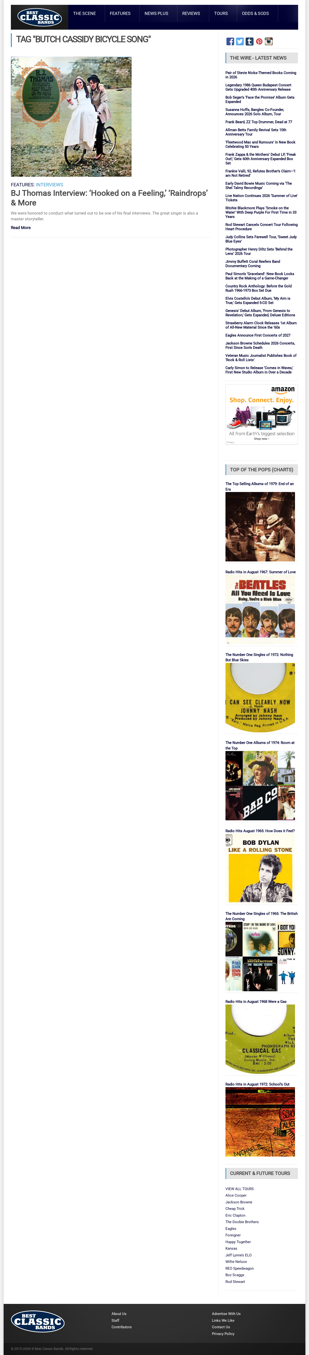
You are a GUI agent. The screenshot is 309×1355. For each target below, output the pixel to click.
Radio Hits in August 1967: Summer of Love (260, 572)
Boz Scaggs (234, 1275)
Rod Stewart (235, 1282)
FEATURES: (23, 185)
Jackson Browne (238, 1202)
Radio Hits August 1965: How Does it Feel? (260, 831)
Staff (115, 1320)
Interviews (49, 185)
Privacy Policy (223, 1334)
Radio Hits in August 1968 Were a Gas (256, 1001)
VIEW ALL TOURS (239, 1189)
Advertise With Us (226, 1314)
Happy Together (238, 1242)
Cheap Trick (235, 1209)
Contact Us (221, 1327)
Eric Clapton (235, 1215)
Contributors (122, 1327)
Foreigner (233, 1235)
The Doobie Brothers (242, 1222)
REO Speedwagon (239, 1268)
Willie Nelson (236, 1262)
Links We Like (223, 1320)
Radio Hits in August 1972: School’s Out (257, 1084)
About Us (119, 1314)
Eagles (230, 1229)
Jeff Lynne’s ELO (238, 1255)
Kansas (231, 1248)
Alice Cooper (235, 1195)
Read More (21, 228)
